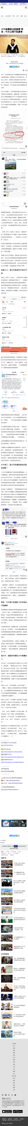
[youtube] (15, 1095)
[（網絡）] (14, 390)
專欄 (14, 1059)
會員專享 (8, 16)
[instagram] (3, 1095)
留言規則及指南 (2, 842)
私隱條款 (22, 1118)
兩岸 (25, 16)
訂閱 (25, 846)
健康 (14, 1071)
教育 (14, 1082)
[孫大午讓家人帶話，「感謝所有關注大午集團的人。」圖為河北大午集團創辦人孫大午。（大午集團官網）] (14, 44)
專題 (14, 1062)
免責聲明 (16, 1118)
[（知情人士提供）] (14, 324)
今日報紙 (14, 1043)
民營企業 (13, 851)
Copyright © (4, 1120)
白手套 (7, 851)
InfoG (14, 1057)
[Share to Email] (18, 67)
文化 (14, 1073)
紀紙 (14, 1078)
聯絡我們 (10, 1118)
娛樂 (14, 1085)
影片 (14, 1045)
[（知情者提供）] (14, 179)
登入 (16, 846)
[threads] (9, 1095)
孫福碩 (12, 855)
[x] (12, 1095)
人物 (14, 1066)
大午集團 (16, 853)
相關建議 (4, 1118)
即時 (13, 16)
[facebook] (6, 1095)
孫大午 (9, 853)
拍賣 (19, 851)
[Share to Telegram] (14, 67)
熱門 (17, 16)
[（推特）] (14, 556)
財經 (14, 1055)
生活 (14, 1069)
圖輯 (14, 1087)
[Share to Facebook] (10, 67)
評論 (14, 1064)
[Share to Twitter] (12, 67)
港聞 (21, 16)
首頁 (2, 16)
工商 (14, 1089)
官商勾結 (3, 853)
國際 (14, 1052)
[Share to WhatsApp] (16, 67)
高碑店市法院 (4, 855)
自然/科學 (14, 1076)
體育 (14, 1080)
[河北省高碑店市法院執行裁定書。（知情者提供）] (14, 128)
